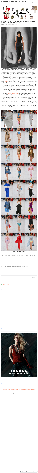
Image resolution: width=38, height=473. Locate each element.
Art (2, 255)
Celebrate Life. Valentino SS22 (30, 262)
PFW (24, 255)
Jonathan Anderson (12, 255)
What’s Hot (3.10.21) (5, 262)
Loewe (18, 255)
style (30, 255)
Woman (33, 255)
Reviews (17, 253)
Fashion (11, 253)
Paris (15, 253)
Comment (33, 277)
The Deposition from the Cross (12, 93)
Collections (7, 253)
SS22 (27, 255)
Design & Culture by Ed (13, 2)
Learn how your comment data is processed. (24, 279)
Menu (35, 2)
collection (6, 81)
